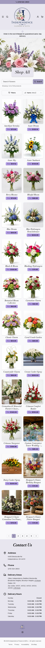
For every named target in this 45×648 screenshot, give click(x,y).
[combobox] (33, 92)
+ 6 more (37, 581)
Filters (13, 93)
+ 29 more (16, 588)
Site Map (34, 644)
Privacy (17, 644)
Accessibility (25, 644)
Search (39, 82)
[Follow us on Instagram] (22, 632)
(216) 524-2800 (23, 2)
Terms (10, 644)
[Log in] (38, 17)
